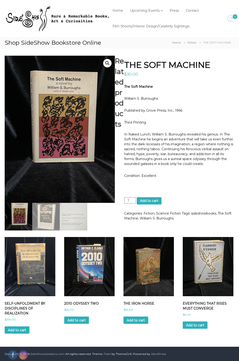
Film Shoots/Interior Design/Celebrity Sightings (150, 26)
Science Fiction (168, 213)
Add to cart (149, 201)
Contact (192, 10)
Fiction (192, 42)
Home (117, 10)
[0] (231, 19)
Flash (107, 354)
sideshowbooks (203, 213)
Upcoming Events (145, 10)
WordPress (158, 354)
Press (174, 10)
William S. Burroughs (157, 218)
